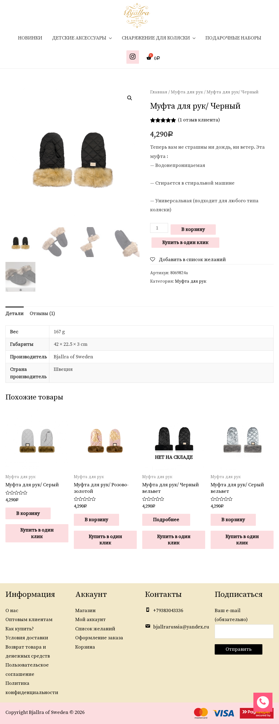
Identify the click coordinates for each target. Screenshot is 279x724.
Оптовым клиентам (29, 619)
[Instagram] (132, 57)
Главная (158, 92)
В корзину (193, 229)
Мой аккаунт (90, 619)
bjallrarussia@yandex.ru (181, 627)
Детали (14, 313)
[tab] (14, 313)
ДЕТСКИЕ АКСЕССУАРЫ (79, 38)
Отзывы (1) (42, 313)
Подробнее (166, 520)
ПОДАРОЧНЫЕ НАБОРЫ (233, 38)
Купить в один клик (185, 242)
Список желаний (95, 629)
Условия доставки (26, 638)
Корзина (85, 647)
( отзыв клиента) (199, 120)
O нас (11, 610)
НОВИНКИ (30, 38)
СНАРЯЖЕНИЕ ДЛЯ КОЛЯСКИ (156, 38)
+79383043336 (168, 610)
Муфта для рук (187, 92)
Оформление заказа (99, 638)
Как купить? (19, 629)
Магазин (85, 610)
